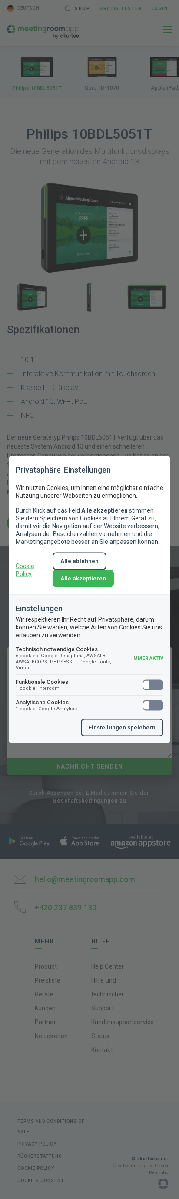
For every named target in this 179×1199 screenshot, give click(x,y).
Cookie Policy (25, 570)
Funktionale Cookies (42, 685)
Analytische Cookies (46, 705)
